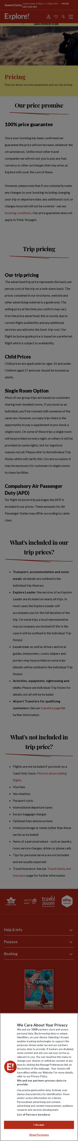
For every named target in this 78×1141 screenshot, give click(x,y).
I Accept (39, 1124)
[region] (39, 1077)
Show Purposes (39, 1134)
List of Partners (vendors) (33, 1114)
